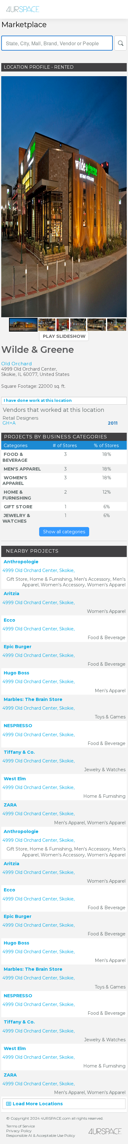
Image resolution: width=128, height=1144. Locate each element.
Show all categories (64, 532)
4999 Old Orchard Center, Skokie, (38, 570)
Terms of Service (20, 1126)
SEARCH (120, 43)
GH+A (9, 423)
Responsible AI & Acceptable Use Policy (40, 1135)
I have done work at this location (38, 400)
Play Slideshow (64, 336)
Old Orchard (16, 364)
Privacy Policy (19, 1130)
